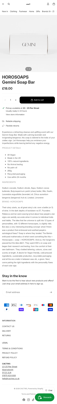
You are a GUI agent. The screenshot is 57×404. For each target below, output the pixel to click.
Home (31, 11)
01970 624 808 (9, 375)
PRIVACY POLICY (10, 353)
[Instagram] (28, 399)
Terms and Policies (28, 394)
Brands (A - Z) (48, 11)
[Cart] (54, 4)
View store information (15, 114)
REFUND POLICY (9, 357)
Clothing (13, 11)
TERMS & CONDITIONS (12, 348)
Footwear (23, 11)
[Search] (9, 4)
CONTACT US (8, 326)
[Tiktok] (33, 399)
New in (5, 11)
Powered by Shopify (35, 389)
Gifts (38, 11)
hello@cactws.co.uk (10, 378)
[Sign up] (51, 292)
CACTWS (23, 389)
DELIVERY (6, 331)
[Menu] (3, 4)
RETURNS (6, 335)
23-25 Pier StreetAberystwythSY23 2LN (9, 369)
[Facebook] (23, 399)
